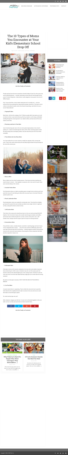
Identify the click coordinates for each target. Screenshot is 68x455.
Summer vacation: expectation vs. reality (60, 78)
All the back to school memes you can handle (60, 72)
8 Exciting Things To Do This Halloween (57, 152)
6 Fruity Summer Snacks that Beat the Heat (34, 358)
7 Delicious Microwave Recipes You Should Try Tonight (57, 207)
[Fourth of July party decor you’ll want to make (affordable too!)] (52, 89)
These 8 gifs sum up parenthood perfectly (60, 66)
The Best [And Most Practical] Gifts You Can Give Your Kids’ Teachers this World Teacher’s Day (57, 234)
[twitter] (53, 98)
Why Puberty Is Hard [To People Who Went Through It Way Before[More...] (12, 359)
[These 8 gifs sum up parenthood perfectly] (52, 66)
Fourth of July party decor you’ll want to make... (60, 90)
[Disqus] (23, 392)
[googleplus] (57, 98)
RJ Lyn (27, 50)
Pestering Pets (54, 6)
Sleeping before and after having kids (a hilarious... (60, 84)
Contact (63, 6)
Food (34, 355)
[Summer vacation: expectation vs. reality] (52, 78)
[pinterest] (60, 98)
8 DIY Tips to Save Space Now (57, 166)
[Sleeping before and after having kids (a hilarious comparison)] (52, 83)
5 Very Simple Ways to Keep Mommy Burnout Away (57, 179)
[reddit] (64, 98)
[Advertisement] (34, 20)
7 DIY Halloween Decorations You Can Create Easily (57, 193)
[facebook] (50, 98)
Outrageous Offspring (41, 6)
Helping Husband (26, 6)
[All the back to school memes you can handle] (52, 72)
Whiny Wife (15, 6)
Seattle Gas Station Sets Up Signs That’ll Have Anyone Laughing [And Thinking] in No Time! (57, 221)
